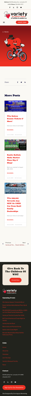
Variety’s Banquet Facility (10, 361)
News (4, 365)
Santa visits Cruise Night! (10, 329)
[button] (3, 22)
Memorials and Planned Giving (11, 326)
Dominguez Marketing (20, 393)
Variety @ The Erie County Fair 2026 (13, 315)
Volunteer (5, 354)
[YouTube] (21, 7)
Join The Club (6, 358)
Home (4, 347)
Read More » (10, 129)
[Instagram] (18, 7)
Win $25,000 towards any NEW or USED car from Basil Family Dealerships (14, 205)
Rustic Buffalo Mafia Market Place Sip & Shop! (14, 159)
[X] (14, 7)
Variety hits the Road (8, 323)
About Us (5, 351)
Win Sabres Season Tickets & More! (15, 119)
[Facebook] (10, 7)
